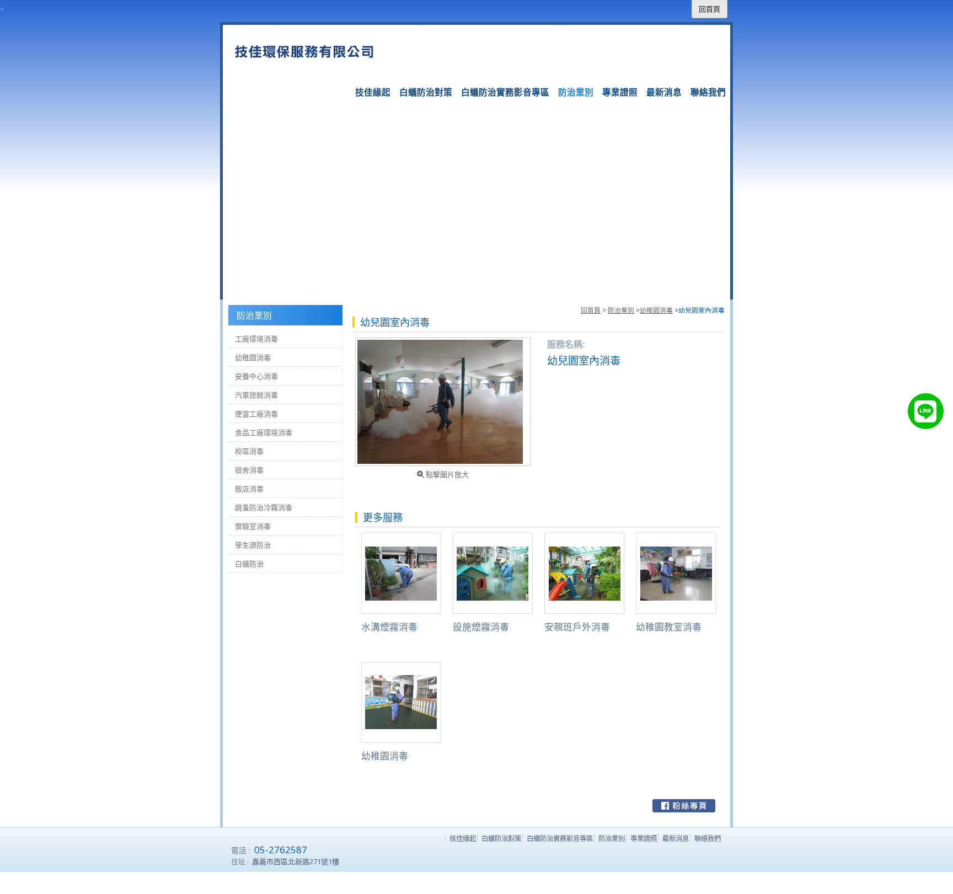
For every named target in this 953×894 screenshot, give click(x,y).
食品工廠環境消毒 (263, 432)
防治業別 (621, 310)
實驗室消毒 (253, 526)
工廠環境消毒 (256, 339)
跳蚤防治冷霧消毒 (263, 507)
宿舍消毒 (249, 470)
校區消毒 (249, 451)
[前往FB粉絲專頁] (683, 805)
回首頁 (591, 310)
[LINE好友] (926, 411)
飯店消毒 (249, 489)
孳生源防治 (253, 545)
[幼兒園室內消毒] (443, 402)
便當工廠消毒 (256, 414)
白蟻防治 (249, 564)
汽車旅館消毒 (256, 395)
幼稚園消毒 (656, 310)
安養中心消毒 (256, 376)
